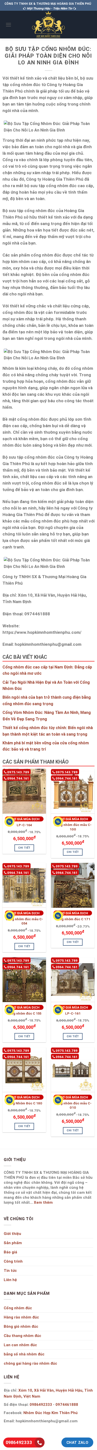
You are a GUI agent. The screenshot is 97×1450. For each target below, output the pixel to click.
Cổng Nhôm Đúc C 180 (24, 1103)
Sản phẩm (13, 1242)
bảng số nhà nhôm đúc (24, 1354)
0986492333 (41, 1404)
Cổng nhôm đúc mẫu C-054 (24, 921)
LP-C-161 (73, 1013)
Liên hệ (10, 1279)
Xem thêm (43, 1202)
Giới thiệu (12, 1233)
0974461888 (66, 1404)
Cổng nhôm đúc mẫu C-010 (73, 1105)
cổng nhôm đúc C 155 (24, 1013)
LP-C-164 (24, 825)
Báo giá (10, 1252)
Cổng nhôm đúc (18, 1308)
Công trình (13, 1261)
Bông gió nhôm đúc (21, 1326)
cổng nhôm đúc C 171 (72, 919)
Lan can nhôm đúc (20, 1344)
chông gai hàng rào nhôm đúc (30, 1363)
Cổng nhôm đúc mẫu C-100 (73, 827)
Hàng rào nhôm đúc (21, 1317)
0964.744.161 (17, 778)
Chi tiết (24, 847)
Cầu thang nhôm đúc (22, 1335)
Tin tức (10, 1270)
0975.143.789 (17, 772)
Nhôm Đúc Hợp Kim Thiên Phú (50, 1412)
